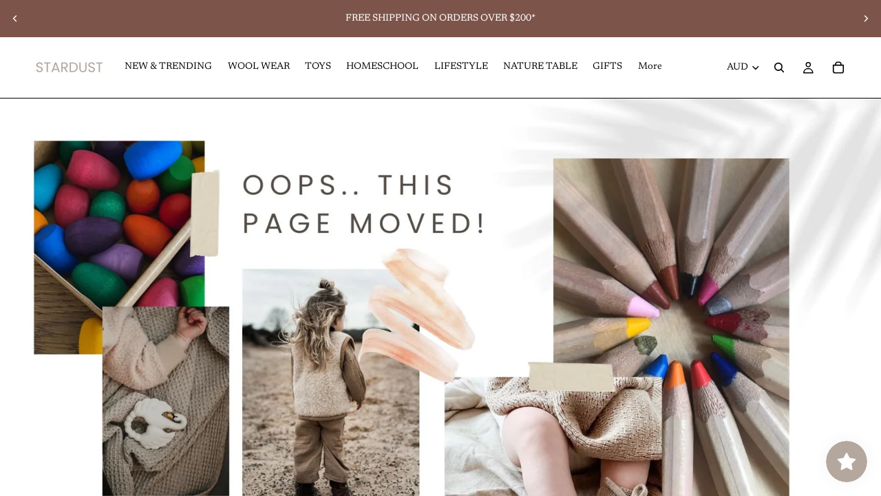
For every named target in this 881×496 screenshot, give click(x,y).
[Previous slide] (15, 18)
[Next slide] (866, 18)
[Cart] (838, 67)
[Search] (779, 67)
